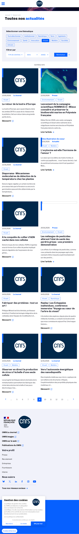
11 (51, 399)
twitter (9, 481)
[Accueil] (39, 4)
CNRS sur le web (9, 441)
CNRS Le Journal (9, 432)
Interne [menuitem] (5, 472)
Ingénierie (62, 36)
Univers (10, 45)
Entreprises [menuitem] (6, 463)
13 (62, 399)
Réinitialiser (60, 55)
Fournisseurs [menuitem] (7, 468)
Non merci (9, 523)
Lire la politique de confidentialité (14, 517)
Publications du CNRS (11, 445)
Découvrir (6, 121)
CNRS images (8, 437)
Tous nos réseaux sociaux (10, 488)
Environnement (13, 41)
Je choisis (23, 523)
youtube (34, 481)
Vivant (45, 41)
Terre (52, 36)
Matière (55, 41)
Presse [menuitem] (4, 455)
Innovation (35, 41)
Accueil (8, 15)
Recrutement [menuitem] (7, 459)
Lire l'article (46, 132)
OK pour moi (38, 523)
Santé (25, 41)
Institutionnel (29, 36)
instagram (28, 481)
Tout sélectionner (14, 36)
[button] (9, 531)
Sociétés (64, 41)
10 (45, 399)
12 (57, 399)
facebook (22, 481)
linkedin (15, 481)
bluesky (3, 481)
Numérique (42, 36)
